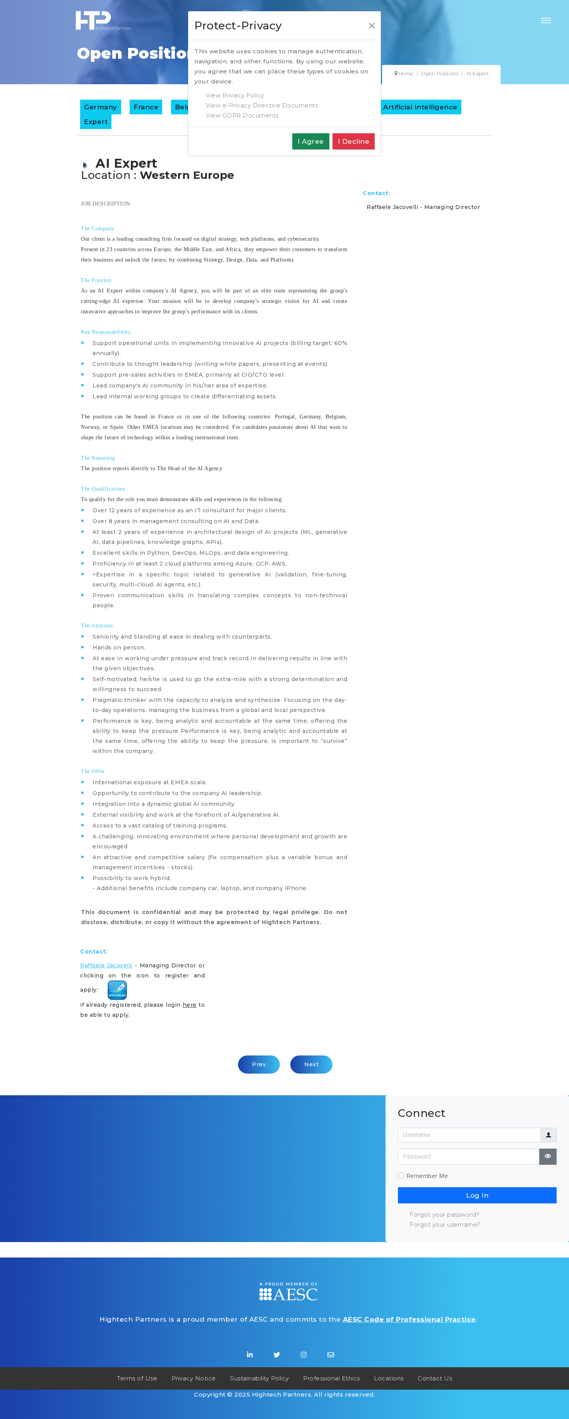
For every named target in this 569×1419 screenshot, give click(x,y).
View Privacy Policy (235, 95)
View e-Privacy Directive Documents (262, 105)
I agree (311, 141)
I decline (354, 141)
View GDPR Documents (242, 115)
